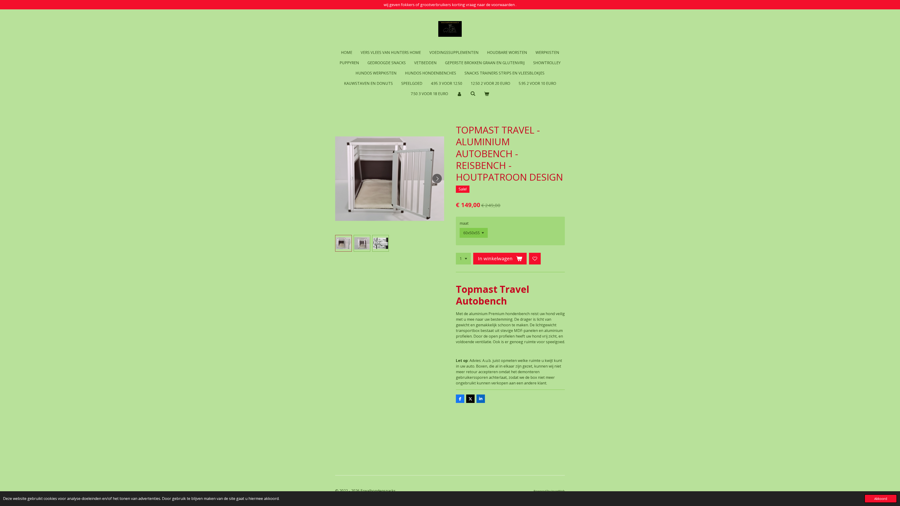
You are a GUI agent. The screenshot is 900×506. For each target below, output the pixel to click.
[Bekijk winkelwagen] (486, 94)
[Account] (459, 94)
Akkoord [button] (880, 498)
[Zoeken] (473, 93)
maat (464, 223)
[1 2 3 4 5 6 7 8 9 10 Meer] (463, 258)
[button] (343, 243)
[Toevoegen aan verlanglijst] (535, 258)
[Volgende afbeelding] (437, 178)
